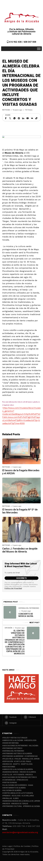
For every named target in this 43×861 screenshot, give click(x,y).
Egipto (17, 764)
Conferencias (9, 780)
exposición (8, 761)
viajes (18, 759)
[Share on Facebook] (6, 118)
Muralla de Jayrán (31, 759)
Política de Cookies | (23, 846)
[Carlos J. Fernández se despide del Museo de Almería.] (21, 529)
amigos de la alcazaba (13, 740)
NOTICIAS (6, 110)
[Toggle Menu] (39, 49)
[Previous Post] (10, 612)
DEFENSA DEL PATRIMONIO (28, 608)
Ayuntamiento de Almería (14, 788)
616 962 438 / (16, 41)
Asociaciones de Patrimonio (15, 745)
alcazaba (34, 745)
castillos (7, 774)
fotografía (19, 774)
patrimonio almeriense (13, 756)
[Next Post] (33, 633)
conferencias (32, 756)
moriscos (7, 764)
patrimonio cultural (12, 806)
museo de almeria (28, 772)
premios (7, 796)
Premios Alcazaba (32, 806)
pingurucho (23, 780)
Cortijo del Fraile (23, 761)
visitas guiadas (10, 782)
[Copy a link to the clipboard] (36, 118)
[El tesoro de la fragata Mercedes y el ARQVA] (21, 451)
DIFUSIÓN (8, 628)
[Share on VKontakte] (32, 118)
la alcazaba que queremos (15, 785)
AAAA (31, 785)
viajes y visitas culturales (15, 738)
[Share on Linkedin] (23, 118)
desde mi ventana (11, 743)
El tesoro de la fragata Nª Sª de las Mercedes (20, 511)
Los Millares (28, 796)
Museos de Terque (20, 803)
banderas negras (10, 772)
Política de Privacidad (13, 588)
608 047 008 (30, 41)
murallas (7, 798)
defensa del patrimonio (13, 751)
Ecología (17, 796)
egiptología (27, 764)
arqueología (30, 740)
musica (29, 774)
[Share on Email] (27, 118)
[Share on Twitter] (10, 118)
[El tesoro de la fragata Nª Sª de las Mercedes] (21, 490)
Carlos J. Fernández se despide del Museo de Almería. (19, 550)
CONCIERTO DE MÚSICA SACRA (25, 615)
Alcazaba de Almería (12, 790)
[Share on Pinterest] (19, 118)
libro (16, 798)
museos (6, 803)
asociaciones (9, 767)
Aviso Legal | (7, 846)
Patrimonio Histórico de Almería (17, 753)
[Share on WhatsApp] (14, 118)
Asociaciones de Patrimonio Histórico (20, 777)
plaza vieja (8, 759)
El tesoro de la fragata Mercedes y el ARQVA (20, 472)
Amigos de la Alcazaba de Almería (18, 769)
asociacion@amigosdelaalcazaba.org (20, 832)
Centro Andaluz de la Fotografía (18, 793)
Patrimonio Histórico (12, 748)
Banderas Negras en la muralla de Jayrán (21, 801)
